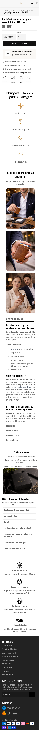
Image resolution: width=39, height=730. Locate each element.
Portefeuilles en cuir (27, 10)
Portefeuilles (14, 10)
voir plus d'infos (25, 72)
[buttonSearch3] (32, 3)
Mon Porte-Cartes (12, 720)
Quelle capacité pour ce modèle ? (16, 510)
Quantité (19, 32)
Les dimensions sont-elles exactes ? (17, 528)
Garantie (7, 522)
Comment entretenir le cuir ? (15, 548)
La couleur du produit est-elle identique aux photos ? (19, 535)
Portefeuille (14, 349)
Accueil (6, 10)
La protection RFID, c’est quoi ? (15, 542)
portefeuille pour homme (23, 387)
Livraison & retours (11, 516)
